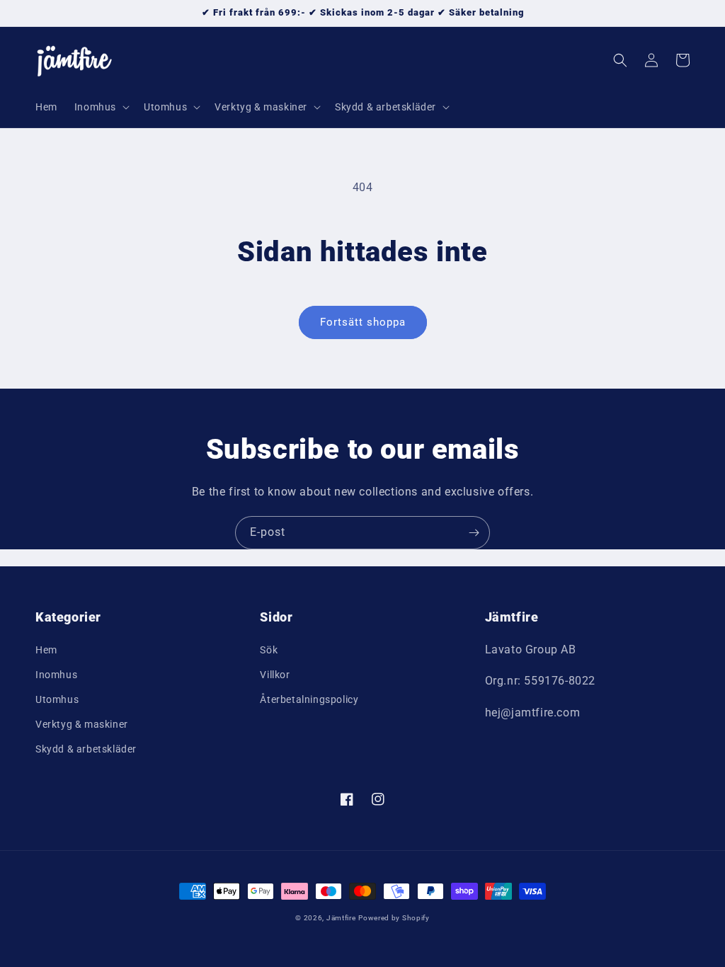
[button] (100, 107)
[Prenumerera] (473, 532)
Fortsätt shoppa (363, 322)
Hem (46, 650)
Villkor (275, 674)
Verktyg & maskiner (81, 724)
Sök (269, 650)
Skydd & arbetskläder (86, 749)
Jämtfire (341, 918)
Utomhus (57, 699)
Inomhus (56, 674)
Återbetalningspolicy (309, 699)
